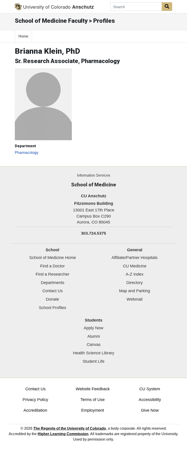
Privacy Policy (35, 399)
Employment (92, 410)
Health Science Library (93, 353)
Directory (134, 282)
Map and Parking (134, 291)
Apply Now (93, 328)
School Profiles (52, 307)
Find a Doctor (52, 266)
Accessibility (150, 399)
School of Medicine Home (52, 257)
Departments (52, 282)
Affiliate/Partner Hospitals (135, 257)
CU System (149, 389)
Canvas (94, 344)
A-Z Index (134, 274)
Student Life (93, 361)
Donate (52, 299)
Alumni (93, 336)
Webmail (135, 299)
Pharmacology (26, 153)
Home (23, 36)
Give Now (150, 410)
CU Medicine (134, 266)
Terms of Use (93, 399)
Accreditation (35, 410)
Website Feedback (93, 389)
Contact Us (52, 291)
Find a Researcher (52, 274)
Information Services (93, 175)
